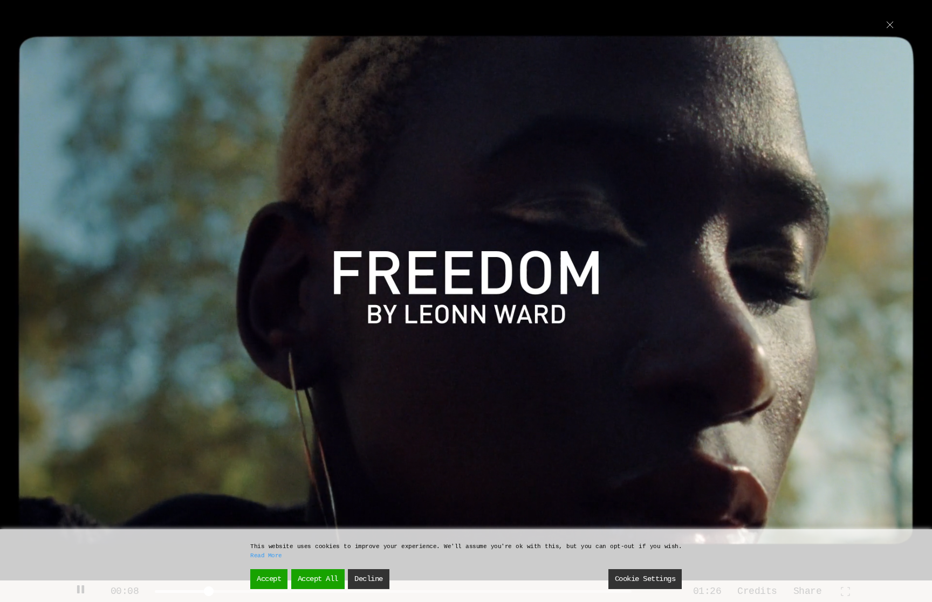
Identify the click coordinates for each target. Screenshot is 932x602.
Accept (269, 579)
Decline (368, 579)
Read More (266, 555)
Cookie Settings (645, 579)
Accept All (318, 579)
